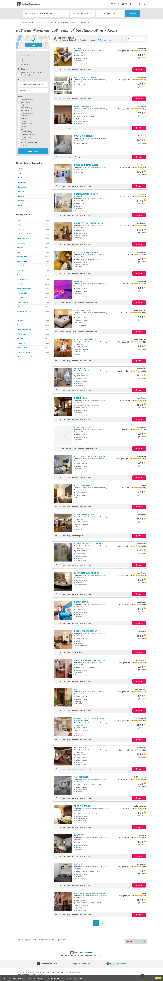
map (33, 45)
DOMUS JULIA (80, 398)
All (22, 59)
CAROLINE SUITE (82, 310)
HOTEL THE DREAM (83, 485)
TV (22, 129)
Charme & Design (27, 134)
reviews (75, 69)
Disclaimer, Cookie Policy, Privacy (52, 940)
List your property (23, 940)
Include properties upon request (32, 72)
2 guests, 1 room (110, 13)
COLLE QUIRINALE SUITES (86, 165)
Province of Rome (40, 22)
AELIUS (77, 48)
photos (62, 69)
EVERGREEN (79, 368)
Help (133, 4)
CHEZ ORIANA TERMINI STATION (90, 660)
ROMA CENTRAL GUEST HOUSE (88, 223)
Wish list (116, 4)
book (140, 70)
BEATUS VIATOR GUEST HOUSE (88, 543)
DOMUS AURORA (82, 427)
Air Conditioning (26, 108)
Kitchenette (25, 110)
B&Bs (23, 62)
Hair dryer (24, 116)
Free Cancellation (27, 75)
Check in (77, 13)
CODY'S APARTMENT (84, 136)
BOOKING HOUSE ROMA (85, 77)
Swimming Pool (26, 124)
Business (24, 145)
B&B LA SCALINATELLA (85, 339)
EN (126, 4)
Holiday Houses (26, 64)
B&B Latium (26, 22)
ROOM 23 (78, 864)
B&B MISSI (79, 689)
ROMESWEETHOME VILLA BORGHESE (86, 195)
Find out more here (25, 978)
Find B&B (132, 13)
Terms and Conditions (52, 972)
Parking (23, 105)
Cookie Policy (76, 972)
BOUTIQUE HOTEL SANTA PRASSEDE (91, 893)
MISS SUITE (79, 281)
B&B (18, 22)
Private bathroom (27, 100)
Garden (23, 126)
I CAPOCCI (79, 835)
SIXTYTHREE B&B (82, 806)
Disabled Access (27, 113)
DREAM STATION (82, 602)
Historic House (26, 137)
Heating (24, 121)
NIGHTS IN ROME (82, 106)
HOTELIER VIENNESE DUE (86, 252)
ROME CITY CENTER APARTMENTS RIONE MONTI (90, 719)
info (56, 69)
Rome (52, 22)
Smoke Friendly (26, 132)
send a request (85, 69)
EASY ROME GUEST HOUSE (86, 573)
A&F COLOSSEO (81, 777)
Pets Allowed (25, 102)
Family (23, 140)
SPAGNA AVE (80, 747)
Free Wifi (24, 118)
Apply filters (33, 151)
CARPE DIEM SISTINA (84, 514)
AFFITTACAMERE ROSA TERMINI (89, 456)
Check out (88, 13)
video (62, 302)
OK (158, 978)
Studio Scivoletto (24, 974)
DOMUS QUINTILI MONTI (86, 631)
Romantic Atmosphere (29, 142)
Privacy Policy (64, 972)
